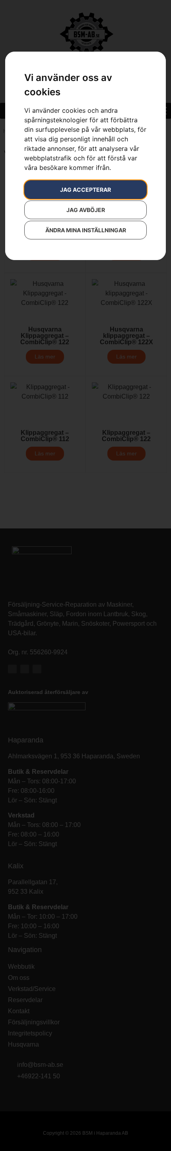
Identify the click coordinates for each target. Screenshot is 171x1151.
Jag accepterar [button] (85, 189)
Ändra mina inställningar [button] (85, 230)
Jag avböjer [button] (85, 209)
